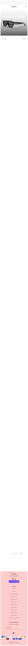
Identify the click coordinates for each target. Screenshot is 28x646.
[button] (7, 553)
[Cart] (25, 6)
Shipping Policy (14, 596)
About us (14, 591)
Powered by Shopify (14, 642)
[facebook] (13, 579)
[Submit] (21, 627)
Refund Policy (14, 599)
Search (14, 588)
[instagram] (15, 579)
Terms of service (14, 612)
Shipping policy (14, 615)
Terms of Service (14, 604)
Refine (23, 38)
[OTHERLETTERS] (14, 7)
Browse (5, 38)
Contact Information (14, 594)
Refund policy (14, 607)
